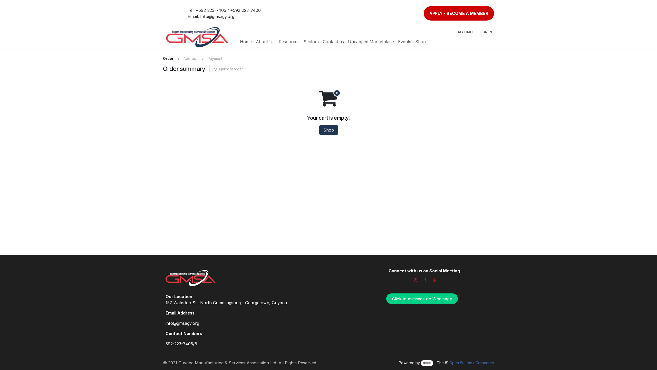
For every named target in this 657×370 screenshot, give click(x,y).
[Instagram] (415, 280)
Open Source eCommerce (471, 362)
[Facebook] (425, 280)
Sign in (485, 32)
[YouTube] (434, 280)
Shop (328, 130)
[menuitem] (246, 41)
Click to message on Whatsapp (422, 298)
